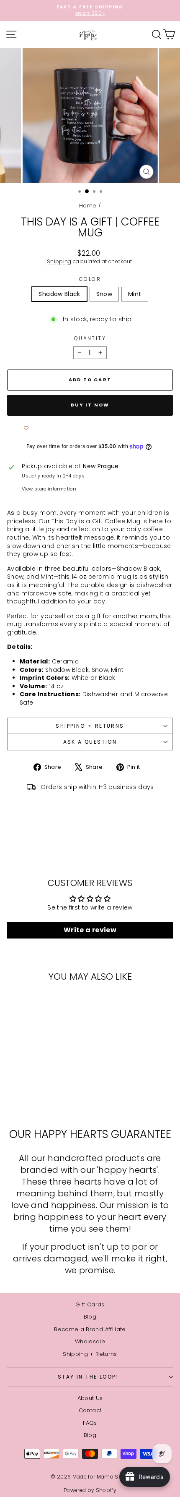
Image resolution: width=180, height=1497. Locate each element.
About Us (90, 1398)
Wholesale (90, 1341)
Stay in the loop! (88, 1376)
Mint (134, 294)
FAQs (90, 1423)
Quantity (90, 338)
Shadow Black (59, 294)
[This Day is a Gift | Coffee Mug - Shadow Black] (29, 1100)
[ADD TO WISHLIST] (26, 428)
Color (90, 279)
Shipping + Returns (90, 725)
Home (87, 206)
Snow (104, 294)
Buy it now (90, 404)
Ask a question (90, 741)
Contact (90, 1410)
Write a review (90, 930)
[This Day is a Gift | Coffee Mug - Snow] (39, 1100)
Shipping (59, 261)
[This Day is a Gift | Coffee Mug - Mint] (48, 1100)
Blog (90, 1317)
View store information (49, 489)
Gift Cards (90, 1304)
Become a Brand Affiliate (90, 1329)
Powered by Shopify (90, 1490)
